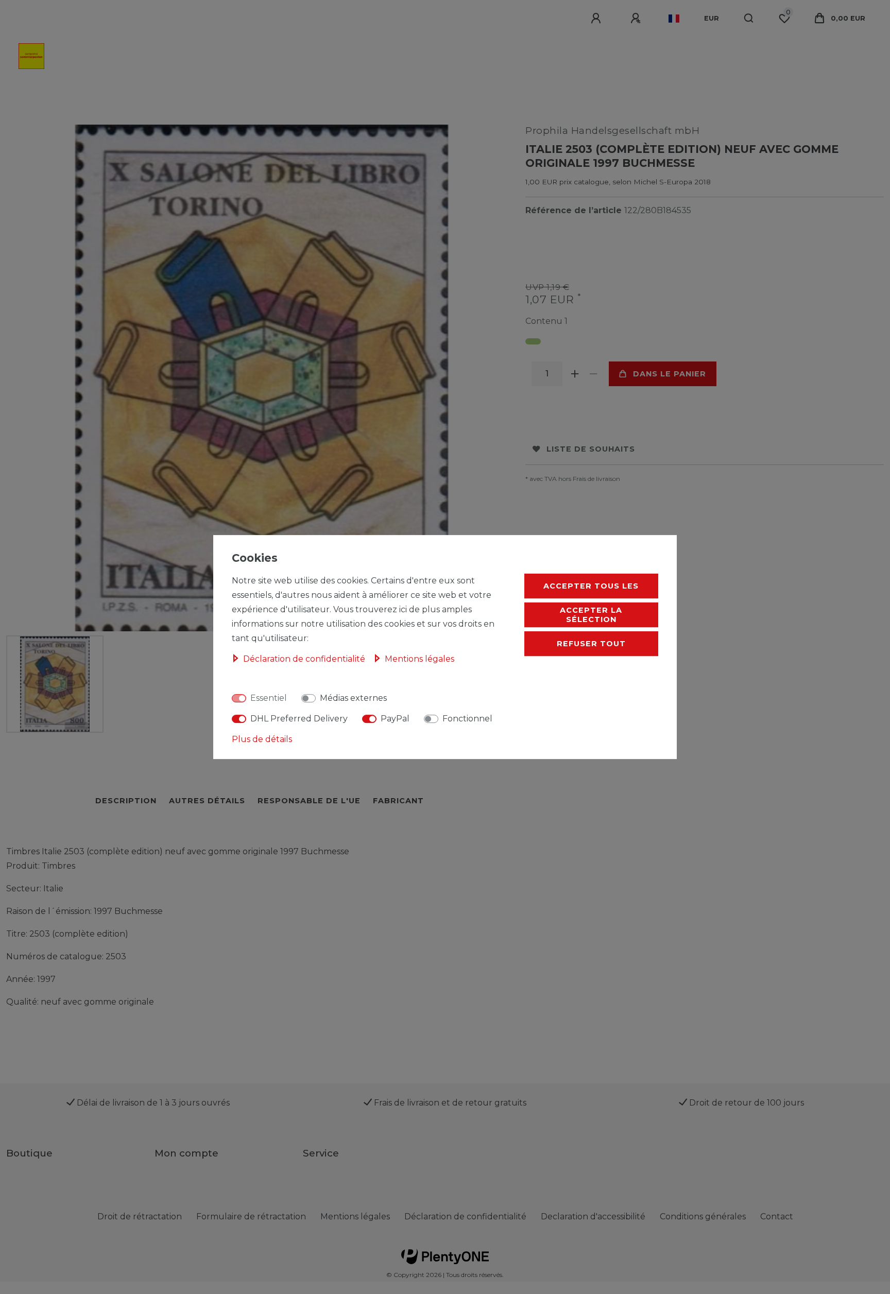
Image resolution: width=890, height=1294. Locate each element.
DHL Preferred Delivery (299, 718)
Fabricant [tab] (398, 800)
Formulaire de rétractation (251, 1216)
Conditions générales (703, 1216)
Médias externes (353, 698)
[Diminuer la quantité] (593, 373)
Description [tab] (126, 800)
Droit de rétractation (139, 1216)
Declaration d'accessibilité (593, 1216)
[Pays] (674, 18)
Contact (776, 1216)
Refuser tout (591, 643)
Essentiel (268, 698)
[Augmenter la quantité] (575, 373)
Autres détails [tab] (207, 800)
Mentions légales (355, 1216)
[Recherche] (749, 18)
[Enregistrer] (637, 19)
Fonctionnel (467, 718)
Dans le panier (669, 373)
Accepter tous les (591, 586)
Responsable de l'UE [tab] (309, 800)
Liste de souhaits (590, 449)
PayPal (395, 718)
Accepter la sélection (591, 615)
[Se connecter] (597, 19)
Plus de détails (262, 739)
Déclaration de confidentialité (465, 1216)
